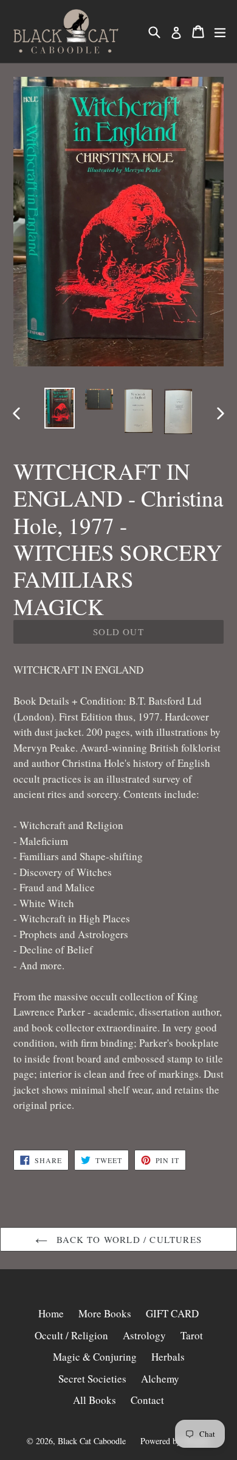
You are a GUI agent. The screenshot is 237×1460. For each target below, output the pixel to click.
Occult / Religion (71, 1335)
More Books (104, 1313)
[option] (59, 408)
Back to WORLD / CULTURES (127, 1239)
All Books (94, 1400)
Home (51, 1313)
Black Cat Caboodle (92, 1441)
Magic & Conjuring (95, 1357)
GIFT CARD (172, 1313)
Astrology (144, 1335)
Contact (147, 1400)
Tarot (191, 1335)
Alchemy (160, 1379)
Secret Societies (92, 1379)
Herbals (168, 1357)
